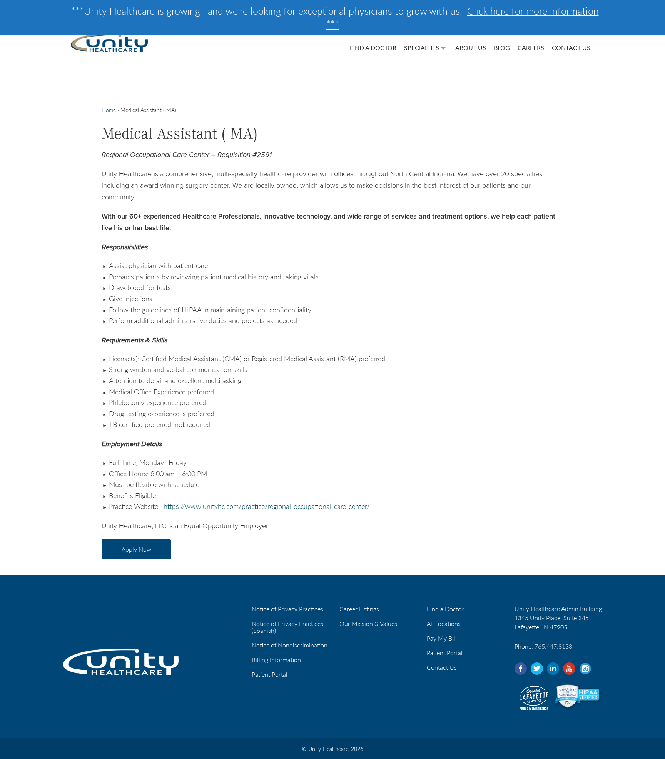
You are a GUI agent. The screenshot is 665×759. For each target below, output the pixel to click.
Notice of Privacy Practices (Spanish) (287, 627)
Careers (531, 47)
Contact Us (571, 47)
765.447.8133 (553, 646)
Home (109, 109)
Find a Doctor (445, 608)
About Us (470, 47)
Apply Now (136, 549)
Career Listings (359, 608)
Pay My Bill (442, 638)
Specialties (421, 47)
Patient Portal (269, 674)
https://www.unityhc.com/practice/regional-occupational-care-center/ (267, 506)
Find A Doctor (373, 47)
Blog (502, 47)
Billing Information (276, 659)
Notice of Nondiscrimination (289, 645)
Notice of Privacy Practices (287, 608)
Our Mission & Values (368, 623)
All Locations (444, 623)
